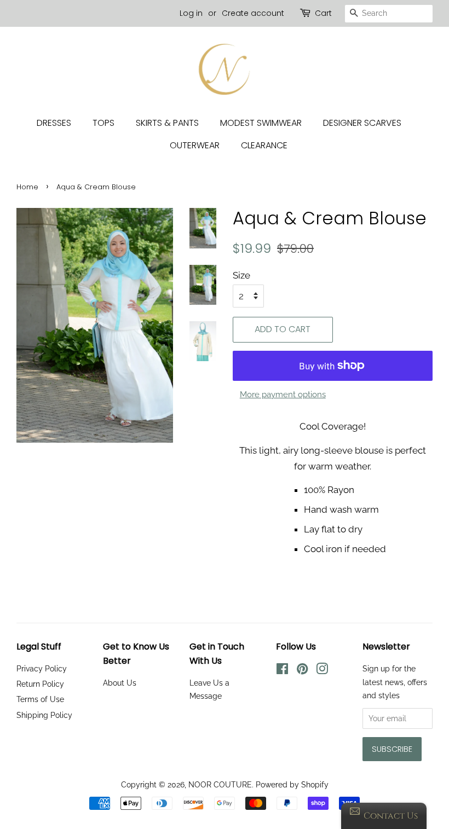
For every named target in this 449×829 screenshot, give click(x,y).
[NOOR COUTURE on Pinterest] (302, 670)
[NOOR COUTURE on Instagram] (322, 670)
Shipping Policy (44, 715)
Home (27, 187)
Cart (323, 13)
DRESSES (54, 123)
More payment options (283, 394)
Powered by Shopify (292, 784)
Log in (191, 13)
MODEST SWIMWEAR (261, 123)
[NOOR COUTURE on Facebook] (282, 670)
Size (241, 275)
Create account (253, 13)
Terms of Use (40, 699)
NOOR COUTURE (220, 784)
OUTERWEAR (195, 145)
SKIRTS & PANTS (167, 123)
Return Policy (40, 683)
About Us (119, 682)
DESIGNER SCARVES (362, 123)
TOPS (103, 123)
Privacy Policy (41, 668)
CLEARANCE (264, 145)
